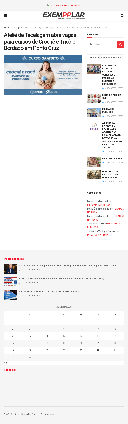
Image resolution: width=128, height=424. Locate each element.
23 (13, 350)
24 (30, 350)
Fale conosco (47, 414)
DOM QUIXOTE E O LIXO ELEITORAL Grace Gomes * (111, 174)
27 (81, 350)
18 (47, 343)
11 (47, 336)
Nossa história (29, 414)
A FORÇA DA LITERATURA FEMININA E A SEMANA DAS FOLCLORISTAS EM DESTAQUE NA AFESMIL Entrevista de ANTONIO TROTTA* (112, 135)
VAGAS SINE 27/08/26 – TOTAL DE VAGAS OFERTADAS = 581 (49, 291)
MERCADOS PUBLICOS (99, 205)
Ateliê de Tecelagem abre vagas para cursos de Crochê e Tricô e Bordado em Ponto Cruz (66, 27)
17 (30, 343)
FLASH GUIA (10, 414)
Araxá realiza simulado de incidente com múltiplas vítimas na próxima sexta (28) (61, 278)
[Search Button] (120, 44)
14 (98, 336)
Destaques (17, 27)
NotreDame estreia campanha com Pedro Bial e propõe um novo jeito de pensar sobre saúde (68, 265)
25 (47, 350)
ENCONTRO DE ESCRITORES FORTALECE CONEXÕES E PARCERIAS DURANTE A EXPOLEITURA (109, 74)
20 (81, 343)
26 (64, 350)
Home (7, 27)
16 (13, 343)
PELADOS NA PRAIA (112, 158)
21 (98, 343)
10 (30, 336)
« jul (6, 362)
